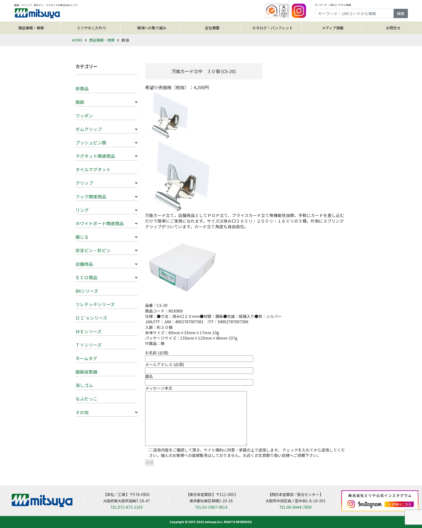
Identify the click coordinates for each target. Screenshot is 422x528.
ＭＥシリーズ (88, 331)
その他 (82, 412)
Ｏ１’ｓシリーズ (91, 317)
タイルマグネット (93, 169)
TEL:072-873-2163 (126, 507)
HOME (77, 40)
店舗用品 (84, 264)
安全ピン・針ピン (93, 250)
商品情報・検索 (31, 27)
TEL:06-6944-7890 (295, 507)
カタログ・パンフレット (272, 27)
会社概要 (212, 27)
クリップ (84, 183)
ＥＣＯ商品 (86, 277)
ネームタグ (86, 358)
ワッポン (84, 115)
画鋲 (79, 102)
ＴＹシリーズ (88, 345)
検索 (401, 13)
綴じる (82, 237)
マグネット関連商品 (95, 156)
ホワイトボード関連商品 (99, 223)
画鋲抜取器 (86, 371)
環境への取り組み (152, 27)
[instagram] (298, 10)
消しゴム (84, 385)
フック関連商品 (90, 196)
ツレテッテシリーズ (95, 304)
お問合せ (393, 27)
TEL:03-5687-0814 (211, 507)
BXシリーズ (86, 291)
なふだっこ (86, 398)
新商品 (82, 88)
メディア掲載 (333, 27)
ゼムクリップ (88, 129)
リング (82, 210)
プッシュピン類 (90, 142)
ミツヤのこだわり (91, 27)
